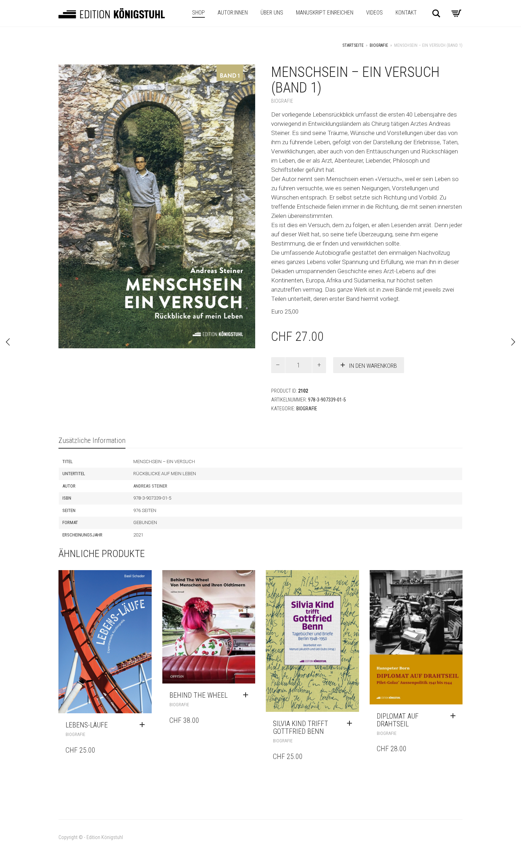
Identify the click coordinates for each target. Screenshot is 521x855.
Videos (374, 12)
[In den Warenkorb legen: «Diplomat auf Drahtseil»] (454, 716)
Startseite (353, 45)
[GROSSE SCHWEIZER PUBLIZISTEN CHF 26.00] (8, 342)
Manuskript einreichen (324, 12)
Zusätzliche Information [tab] (91, 440)
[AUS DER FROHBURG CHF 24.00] (513, 342)
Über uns (271, 12)
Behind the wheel (198, 695)
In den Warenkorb (373, 365)
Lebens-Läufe (87, 725)
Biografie (379, 45)
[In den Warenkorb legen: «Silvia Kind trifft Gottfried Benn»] (351, 723)
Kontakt (406, 12)
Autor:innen (233, 12)
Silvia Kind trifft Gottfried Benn (300, 727)
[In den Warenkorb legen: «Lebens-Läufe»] (144, 725)
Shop (198, 12)
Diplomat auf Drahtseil (398, 720)
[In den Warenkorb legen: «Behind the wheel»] (247, 695)
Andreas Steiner (150, 486)
